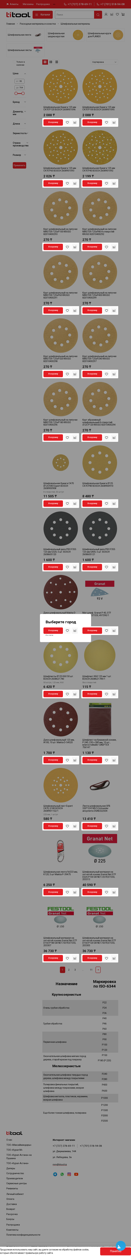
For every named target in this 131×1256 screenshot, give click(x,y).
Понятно (115, 1251)
